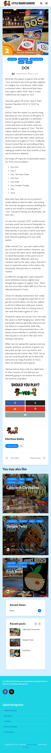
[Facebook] (5, 691)
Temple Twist (27, 640)
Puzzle (21, 482)
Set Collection (13, 566)
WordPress (25, 747)
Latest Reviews (10, 710)
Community (9, 732)
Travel (29, 62)
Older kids (11, 482)
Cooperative (12, 479)
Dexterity (23, 521)
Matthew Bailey (21, 74)
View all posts (12, 446)
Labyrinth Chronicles (31, 629)
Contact (7, 721)
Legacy (29, 479)
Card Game (12, 59)
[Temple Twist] (25, 535)
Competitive (23, 59)
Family (21, 62)
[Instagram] (11, 691)
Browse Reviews (11, 726)
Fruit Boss (26, 650)
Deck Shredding (36, 59)
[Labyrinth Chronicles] (25, 493)
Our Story (8, 716)
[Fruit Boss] (25, 577)
